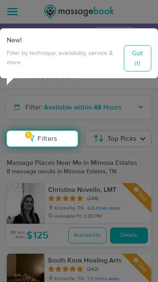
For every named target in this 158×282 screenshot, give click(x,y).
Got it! (137, 58)
